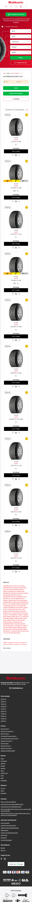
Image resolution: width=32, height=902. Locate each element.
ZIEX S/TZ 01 (19, 616)
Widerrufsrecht (4, 830)
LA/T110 (16, 606)
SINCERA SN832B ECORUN (20, 629)
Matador (3, 766)
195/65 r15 (3, 704)
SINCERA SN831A (7, 629)
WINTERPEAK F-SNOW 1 (16, 615)
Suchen (21, 57)
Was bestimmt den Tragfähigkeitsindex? (11, 807)
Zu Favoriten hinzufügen (13, 155)
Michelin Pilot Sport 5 (6, 748)
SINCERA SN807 (14, 611)
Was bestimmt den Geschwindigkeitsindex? (12, 804)
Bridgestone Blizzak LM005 (8, 751)
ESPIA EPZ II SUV (21, 625)
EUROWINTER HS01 (8, 586)
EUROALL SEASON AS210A (15, 622)
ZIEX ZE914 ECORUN (12, 589)
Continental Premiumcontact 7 (9, 736)
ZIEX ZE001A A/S (12, 625)
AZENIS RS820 (23, 600)
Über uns (3, 850)
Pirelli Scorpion (5, 743)
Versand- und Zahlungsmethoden (9, 833)
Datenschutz (4, 835)
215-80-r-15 (24, 642)
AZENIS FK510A (23, 618)
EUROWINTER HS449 (8, 588)
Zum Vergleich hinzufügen (16, 155)
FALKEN (16, 73)
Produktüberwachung (19, 155)
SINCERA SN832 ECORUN (10, 602)
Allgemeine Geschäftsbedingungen (10, 828)
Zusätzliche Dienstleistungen (8, 825)
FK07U (4, 620)
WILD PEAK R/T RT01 (19, 613)
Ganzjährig (3, 793)
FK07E (6, 627)
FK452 (21, 593)
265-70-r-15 (12, 644)
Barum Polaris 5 (5, 729)
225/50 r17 (3, 721)
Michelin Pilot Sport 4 (6, 741)
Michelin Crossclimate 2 (7, 731)
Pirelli (2, 775)
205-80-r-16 (12, 642)
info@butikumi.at (17, 688)
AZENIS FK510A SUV (12, 620)
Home (4, 73)
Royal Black (4, 780)
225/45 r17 (3, 701)
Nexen (2, 771)
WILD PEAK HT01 (18, 631)
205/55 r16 (3, 699)
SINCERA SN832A (21, 627)
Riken (2, 778)
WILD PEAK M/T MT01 (15, 609)
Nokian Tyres (4, 773)
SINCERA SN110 (20, 598)
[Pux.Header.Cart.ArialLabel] (16, 6)
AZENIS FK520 (18, 588)
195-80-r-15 (6, 642)
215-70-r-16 (18, 642)
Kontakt (3, 848)
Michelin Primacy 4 (6, 746)
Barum (2, 758)
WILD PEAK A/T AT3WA (9, 598)
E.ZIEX (12, 606)
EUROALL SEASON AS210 (10, 591)
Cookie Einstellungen (6, 840)
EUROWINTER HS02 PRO (9, 593)
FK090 (20, 607)
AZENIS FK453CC (16, 604)
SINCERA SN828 (21, 602)
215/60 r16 (3, 714)
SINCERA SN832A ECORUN (11, 618)
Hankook (3, 763)
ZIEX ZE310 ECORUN (19, 586)
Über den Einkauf (5, 823)
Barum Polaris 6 (5, 734)
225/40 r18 (3, 706)
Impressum (4, 837)
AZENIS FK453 (20, 591)
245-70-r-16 (6, 644)
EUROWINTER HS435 (13, 607)
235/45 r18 (3, 711)
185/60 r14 (3, 716)
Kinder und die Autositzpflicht (8, 802)
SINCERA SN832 (11, 616)
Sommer (3, 788)
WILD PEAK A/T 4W (8, 631)
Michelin (3, 768)
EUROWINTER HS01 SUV (9, 597)
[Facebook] (1, 858)
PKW (12, 73)
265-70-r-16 (18, 644)
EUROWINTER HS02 (21, 597)
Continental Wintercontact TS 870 (9, 738)
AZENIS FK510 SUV (17, 595)
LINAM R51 (17, 624)
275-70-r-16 (24, 644)
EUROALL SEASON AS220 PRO (11, 600)
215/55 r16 (3, 718)
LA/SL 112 (10, 613)
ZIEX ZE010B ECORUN (14, 633)
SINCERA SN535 (12, 627)
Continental (4, 761)
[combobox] (20, 31)
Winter (2, 791)
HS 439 (18, 593)
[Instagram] (4, 858)
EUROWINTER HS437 (8, 624)
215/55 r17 (3, 709)
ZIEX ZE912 (21, 589)
